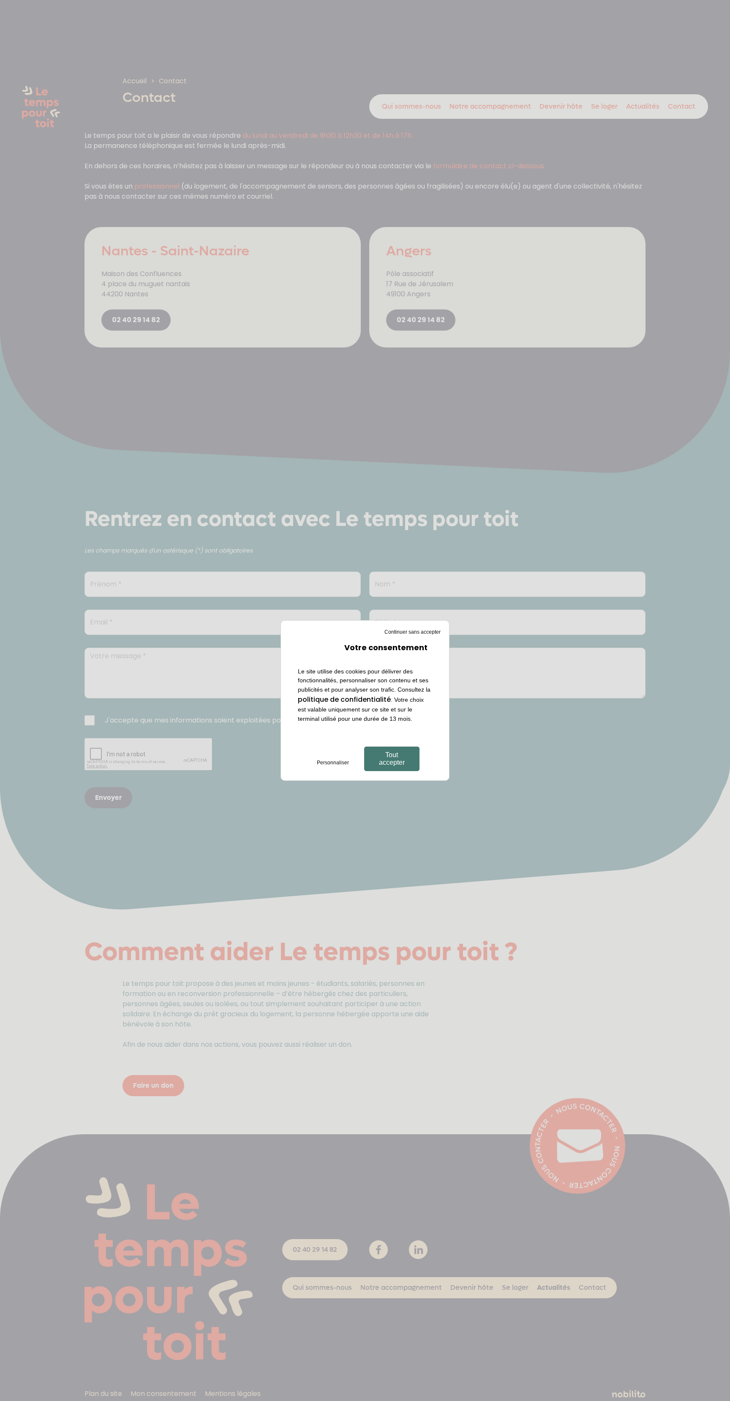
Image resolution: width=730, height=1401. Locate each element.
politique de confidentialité (344, 699)
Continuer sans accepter (412, 632)
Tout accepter (392, 758)
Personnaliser (333, 763)
